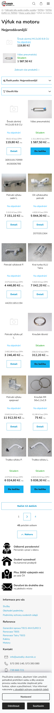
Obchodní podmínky (13, 610)
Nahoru (29, 534)
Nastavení (26, 696)
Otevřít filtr (12, 91)
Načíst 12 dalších (27, 506)
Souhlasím (38, 706)
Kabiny (6, 639)
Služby (6, 606)
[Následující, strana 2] (27, 516)
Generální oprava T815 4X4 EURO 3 (22, 628)
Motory (6, 643)
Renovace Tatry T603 (14, 635)
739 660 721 (17, 670)
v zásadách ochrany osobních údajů (31, 689)
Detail (13, 151)
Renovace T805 (11, 632)
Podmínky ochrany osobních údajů (20, 615)
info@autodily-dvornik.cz (23, 657)
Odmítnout (13, 706)
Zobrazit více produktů (26, 69)
